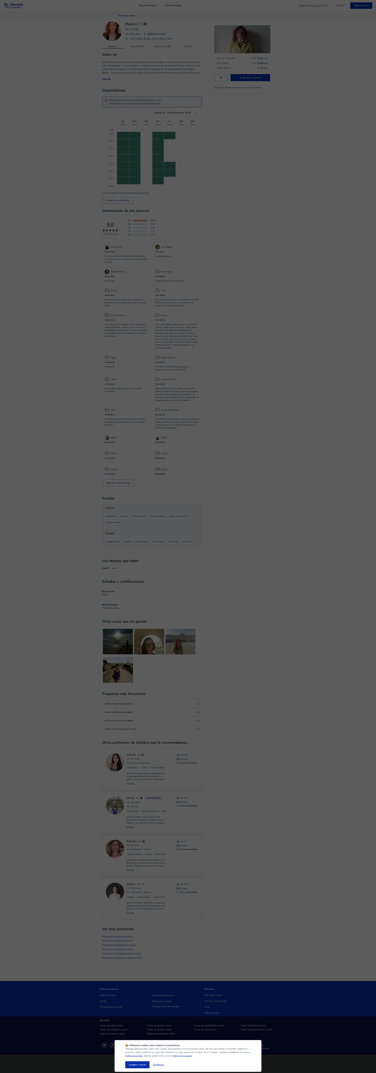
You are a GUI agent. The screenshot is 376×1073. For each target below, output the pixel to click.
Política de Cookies (133, 1055)
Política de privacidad (182, 1055)
